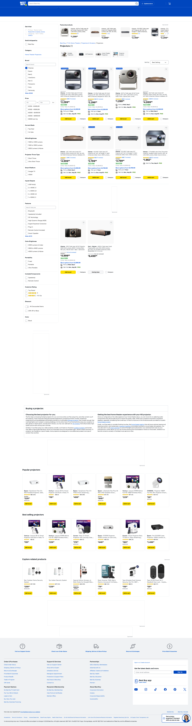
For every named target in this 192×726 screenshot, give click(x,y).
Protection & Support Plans (55, 676)
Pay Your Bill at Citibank (11, 693)
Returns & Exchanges (10, 670)
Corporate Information (97, 690)
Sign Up (180, 672)
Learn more (143, 682)
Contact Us (50, 682)
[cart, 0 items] (169, 3)
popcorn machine (125, 426)
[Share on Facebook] (165, 689)
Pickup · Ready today (35, 30)
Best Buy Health (94, 673)
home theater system (104, 422)
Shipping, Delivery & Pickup (12, 667)
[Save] (83, 69)
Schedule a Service (52, 670)
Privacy (26, 717)
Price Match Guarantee (11, 673)
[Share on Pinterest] (175, 689)
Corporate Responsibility (97, 696)
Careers (92, 693)
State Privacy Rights (45, 717)
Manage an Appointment (54, 673)
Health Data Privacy (57, 717)
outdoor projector (79, 428)
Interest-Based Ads (34, 717)
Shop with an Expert (53, 667)
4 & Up (39, 295)
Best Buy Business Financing (12, 702)
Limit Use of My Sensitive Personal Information (100, 717)
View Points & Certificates (54, 693)
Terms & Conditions (17, 717)
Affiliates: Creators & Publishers (99, 670)
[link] (30, 494)
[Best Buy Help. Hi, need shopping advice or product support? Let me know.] (186, 718)
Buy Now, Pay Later (10, 699)
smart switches (115, 428)
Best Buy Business (95, 679)
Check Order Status (10, 664)
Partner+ (92, 682)
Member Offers (51, 696)
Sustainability (94, 699)
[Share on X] (184, 689)
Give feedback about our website (30, 712)
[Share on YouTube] (136, 689)
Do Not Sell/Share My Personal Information (75, 717)
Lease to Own (8, 696)
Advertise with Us (95, 667)
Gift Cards (7, 682)
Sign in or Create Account (142, 662)
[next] (168, 490)
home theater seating (137, 424)
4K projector (76, 423)
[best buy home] (23, 4)
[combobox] (159, 62)
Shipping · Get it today (35, 33)
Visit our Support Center (54, 664)
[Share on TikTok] (155, 689)
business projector (72, 420)
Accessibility (7, 717)
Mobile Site (170, 712)
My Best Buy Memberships (55, 690)
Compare (83, 119)
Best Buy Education (96, 676)
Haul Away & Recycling (53, 679)
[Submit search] (137, 4)
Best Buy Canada (183, 712)
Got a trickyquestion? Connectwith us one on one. (173, 718)
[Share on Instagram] (145, 689)
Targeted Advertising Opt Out (121, 717)
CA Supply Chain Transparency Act (139, 717)
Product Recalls (8, 676)
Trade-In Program (9, 679)
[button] (74, 106)
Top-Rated (31, 290)
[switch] (27, 307)
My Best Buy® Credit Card (11, 690)
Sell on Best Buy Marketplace (98, 664)
